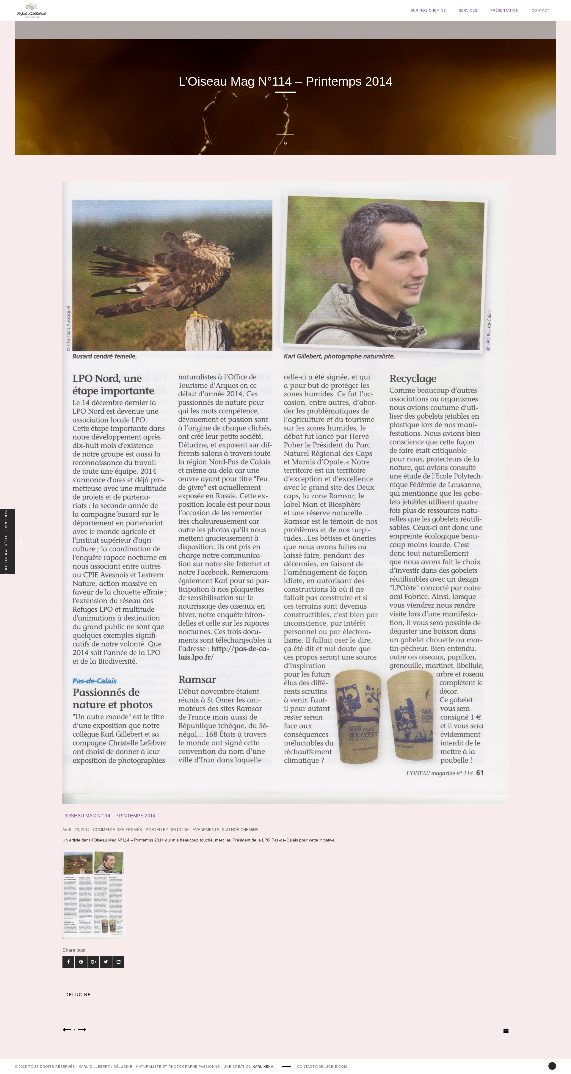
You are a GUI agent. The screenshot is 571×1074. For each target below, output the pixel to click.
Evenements (205, 830)
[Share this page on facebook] (68, 962)
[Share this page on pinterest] (81, 962)
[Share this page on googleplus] (93, 962)
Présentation (504, 10)
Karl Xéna (263, 1066)
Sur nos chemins (428, 10)
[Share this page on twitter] (106, 962)
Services (468, 10)
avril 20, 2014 (76, 830)
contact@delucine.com (322, 1066)
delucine (179, 830)
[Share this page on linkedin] (118, 962)
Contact (541, 10)
